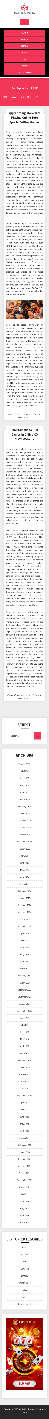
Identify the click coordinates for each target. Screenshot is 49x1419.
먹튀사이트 (37, 288)
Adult (24, 1247)
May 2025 (24, 869)
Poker (24, 52)
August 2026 (24, 764)
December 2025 (24, 820)
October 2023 (24, 1003)
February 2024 (24, 975)
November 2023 (24, 996)
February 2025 (24, 891)
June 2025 (24, 862)
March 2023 (24, 1053)
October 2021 (24, 1173)
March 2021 (24, 1222)
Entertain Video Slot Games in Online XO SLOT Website (24, 435)
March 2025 (24, 884)
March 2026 (24, 799)
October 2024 (24, 919)
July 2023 (24, 1025)
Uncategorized (24, 1304)
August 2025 (24, 848)
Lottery (25, 65)
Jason (12, 414)
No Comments (25, 417)
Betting (24, 46)
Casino (24, 32)
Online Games (24, 72)
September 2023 (24, 1010)
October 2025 (24, 834)
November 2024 (24, 912)
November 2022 (24, 1081)
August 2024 (24, 933)
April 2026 (24, 792)
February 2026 (24, 806)
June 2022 (24, 1116)
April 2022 (24, 1130)
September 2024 (24, 926)
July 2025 (24, 855)
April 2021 (24, 1215)
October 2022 (24, 1088)
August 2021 (24, 1187)
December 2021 (24, 1159)
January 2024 (24, 982)
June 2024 (24, 947)
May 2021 (24, 1208)
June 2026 (24, 778)
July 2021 (24, 1194)
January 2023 (24, 1067)
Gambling (24, 39)
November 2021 (24, 1166)
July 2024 (24, 940)
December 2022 (24, 1074)
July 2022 (24, 1109)
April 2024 (24, 961)
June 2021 (24, 1201)
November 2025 (24, 827)
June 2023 (24, 1032)
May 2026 (24, 785)
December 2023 (24, 989)
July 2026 (24, 771)
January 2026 (24, 813)
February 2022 (24, 1144)
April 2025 (24, 876)
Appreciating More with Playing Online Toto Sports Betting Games (24, 118)
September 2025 (24, 841)
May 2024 (24, 954)
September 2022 (24, 1095)
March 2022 (24, 1137)
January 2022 (24, 1152)
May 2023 (24, 1039)
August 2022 (24, 1102)
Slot (24, 59)
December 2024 (24, 905)
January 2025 (24, 898)
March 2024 (24, 968)
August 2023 (24, 1018)
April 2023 (24, 1046)
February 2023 (24, 1060)
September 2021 (24, 1180)
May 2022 (24, 1123)
